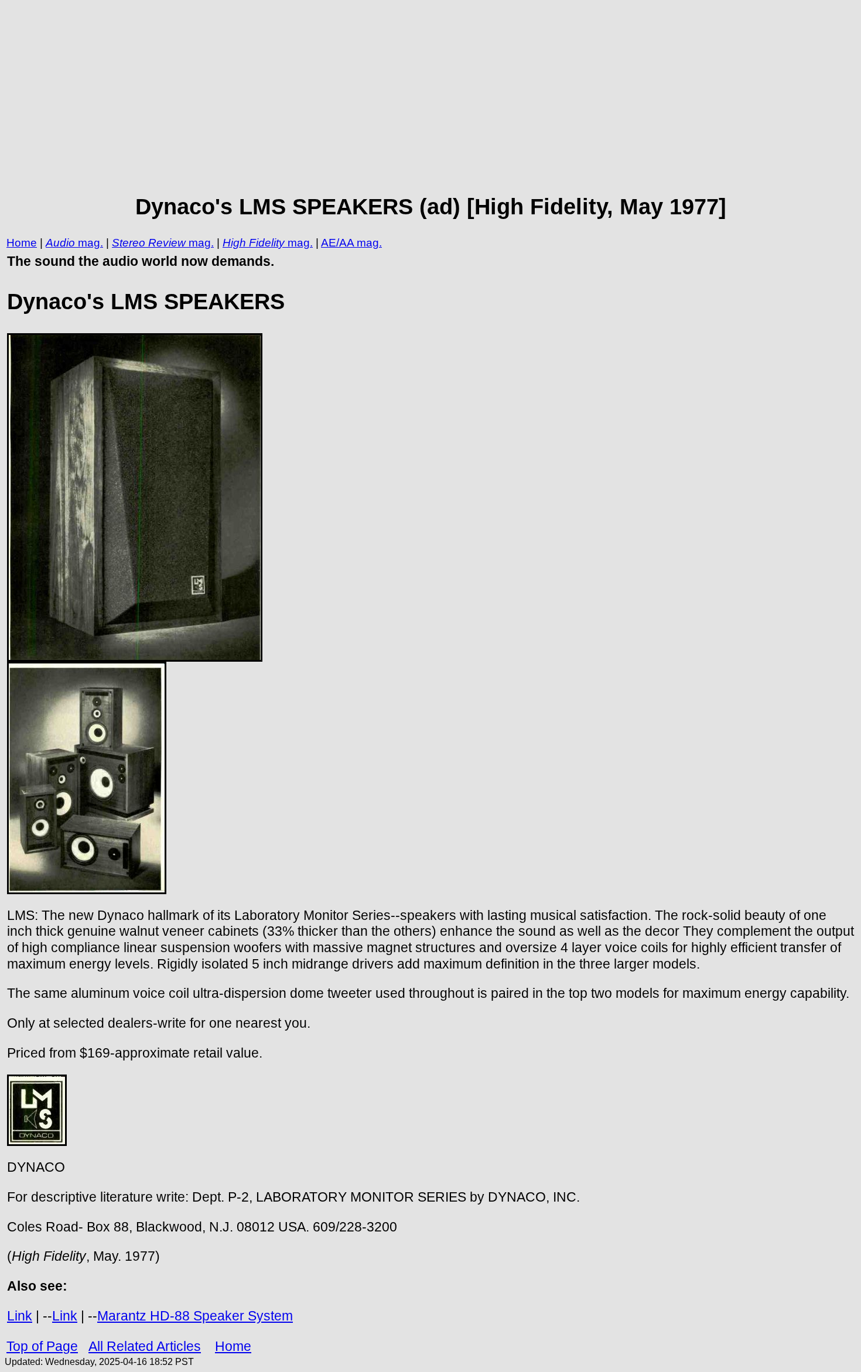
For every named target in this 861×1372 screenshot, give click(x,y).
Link (19, 1315)
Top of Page (42, 1346)
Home (21, 243)
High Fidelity (254, 243)
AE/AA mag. (351, 243)
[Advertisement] (430, 97)
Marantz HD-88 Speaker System (195, 1315)
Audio (60, 243)
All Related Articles (144, 1346)
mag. (89, 243)
